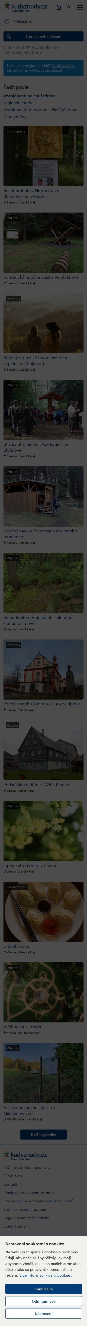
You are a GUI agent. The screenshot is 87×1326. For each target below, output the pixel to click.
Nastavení (43, 1313)
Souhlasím (43, 1289)
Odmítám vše (43, 1301)
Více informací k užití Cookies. (45, 1275)
